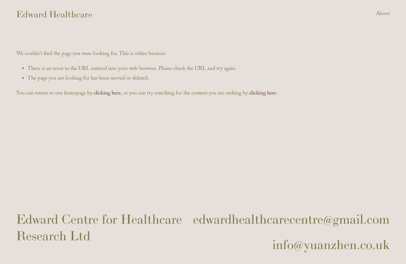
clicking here (107, 93)
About (383, 14)
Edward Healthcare (54, 14)
